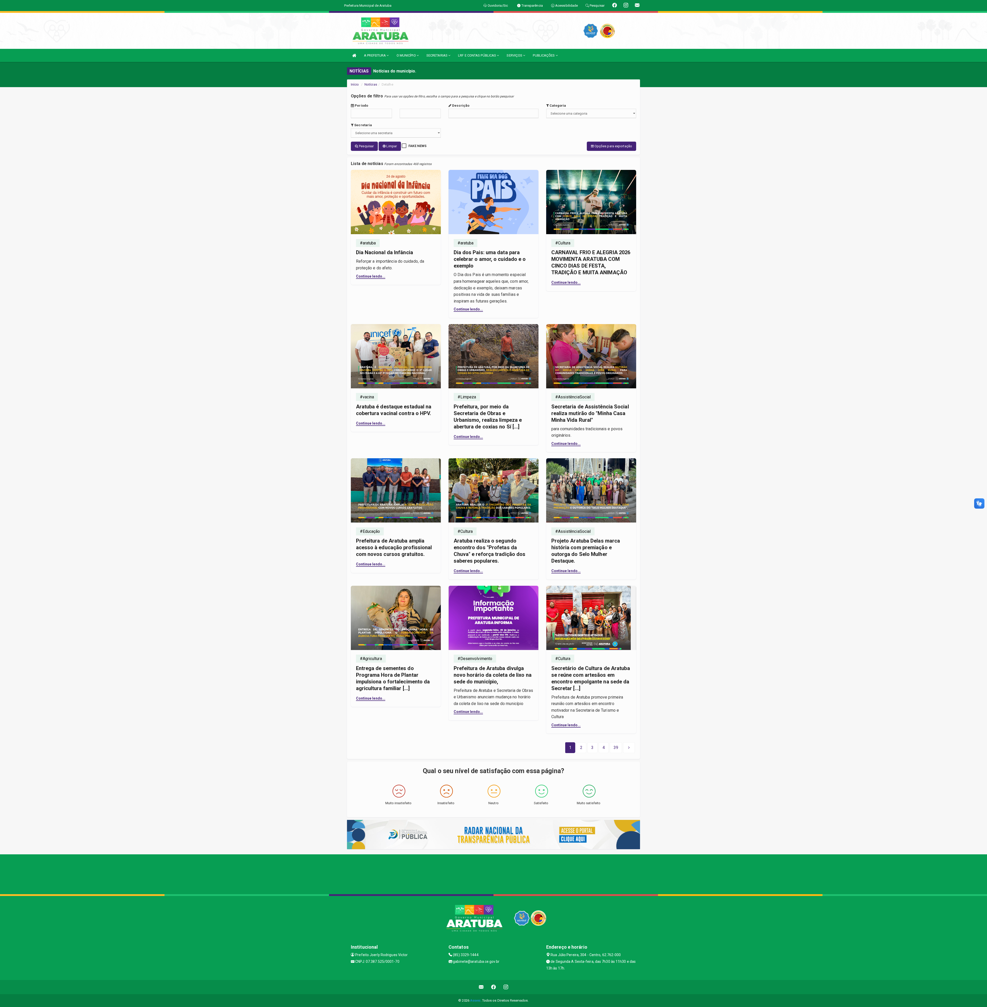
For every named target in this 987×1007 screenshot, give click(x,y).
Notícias (370, 84)
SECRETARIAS (437, 55)
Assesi (475, 1000)
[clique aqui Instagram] (505, 987)
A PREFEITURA (375, 55)
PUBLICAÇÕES (544, 55)
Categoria (557, 105)
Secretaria (362, 125)
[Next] (629, 747)
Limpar (391, 146)
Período (361, 105)
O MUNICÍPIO (407, 55)
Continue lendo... (371, 276)
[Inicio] (354, 55)
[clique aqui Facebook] (493, 987)
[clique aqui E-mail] (481, 987)
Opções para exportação (613, 146)
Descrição (460, 105)
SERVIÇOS (515, 55)
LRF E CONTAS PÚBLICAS (477, 55)
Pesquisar (366, 146)
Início (355, 84)
